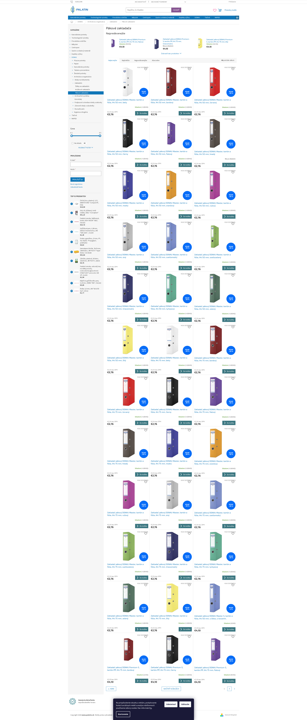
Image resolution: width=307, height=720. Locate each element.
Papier (76, 64)
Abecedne (155, 60)
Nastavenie (123, 714)
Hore (112, 689)
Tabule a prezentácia (81, 70)
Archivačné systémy (82, 96)
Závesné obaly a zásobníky (84, 106)
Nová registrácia (76, 184)
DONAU (74, 57)
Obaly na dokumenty (82, 80)
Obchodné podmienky (159, 2)
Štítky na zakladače (82, 86)
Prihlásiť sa (77, 179)
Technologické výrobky (80, 38)
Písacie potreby (80, 60)
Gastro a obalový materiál (81, 51)
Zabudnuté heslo (76, 187)
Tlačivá (74, 115)
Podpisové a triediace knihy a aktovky (88, 102)
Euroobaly (78, 99)
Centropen (75, 47)
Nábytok (75, 44)
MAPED (74, 118)
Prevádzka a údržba (79, 41)
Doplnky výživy (77, 54)
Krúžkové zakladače (82, 89)
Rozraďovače (79, 109)
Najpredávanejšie (141, 60)
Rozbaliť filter (85, 148)
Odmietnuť (171, 704)
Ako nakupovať (140, 2)
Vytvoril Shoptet (231, 715)
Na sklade (79, 143)
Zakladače (78, 83)
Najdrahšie (126, 60)
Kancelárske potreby (79, 34)
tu (151, 708)
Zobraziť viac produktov (170, 53)
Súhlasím (185, 704)
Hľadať (176, 10)
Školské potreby (80, 73)
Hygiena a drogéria (81, 112)
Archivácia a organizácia (82, 77)
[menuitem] (78, 18)
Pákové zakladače (81, 93)
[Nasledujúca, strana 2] (229, 689)
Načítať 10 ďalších (171, 689)
